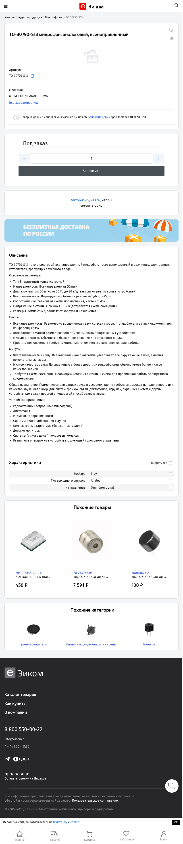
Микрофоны (53, 17)
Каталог (9, 17)
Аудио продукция (30, 17)
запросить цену (98, 117)
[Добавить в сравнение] (171, 38)
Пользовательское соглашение (95, 801)
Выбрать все (159, 463)
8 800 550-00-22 (23, 729)
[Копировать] (32, 76)
